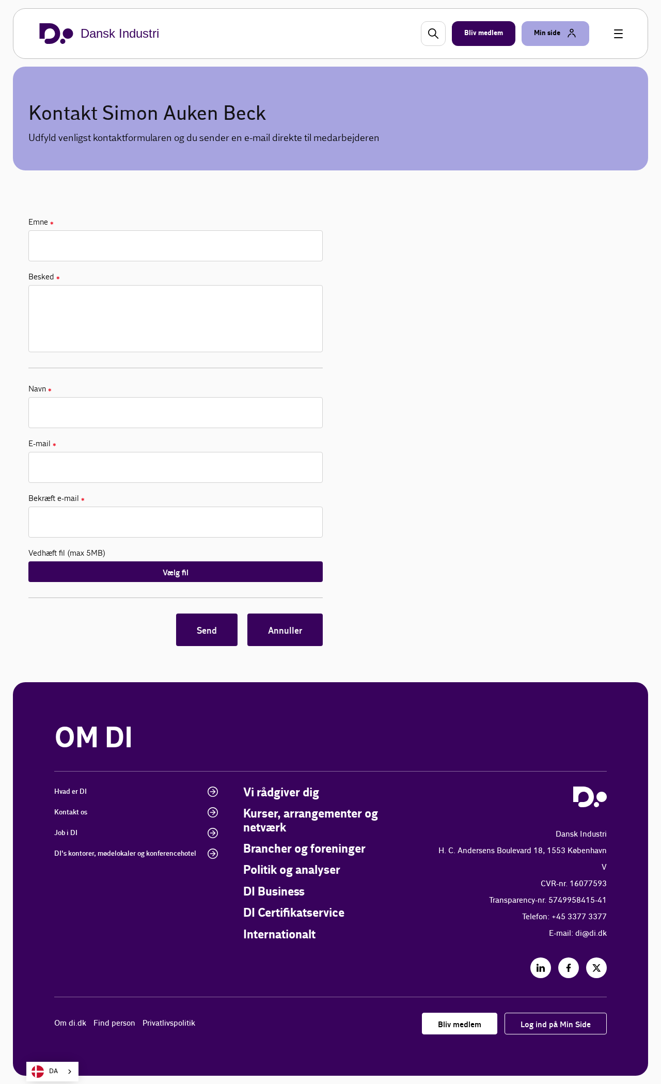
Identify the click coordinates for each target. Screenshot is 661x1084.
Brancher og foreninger (304, 849)
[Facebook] (568, 967)
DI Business (274, 892)
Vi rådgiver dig (281, 792)
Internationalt (279, 935)
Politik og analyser (291, 870)
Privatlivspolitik (169, 1023)
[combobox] (52, 1071)
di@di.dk (591, 933)
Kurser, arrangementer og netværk (310, 821)
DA (53, 1071)
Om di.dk (70, 1023)
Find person (114, 1023)
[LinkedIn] (540, 967)
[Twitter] (596, 967)
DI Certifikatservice (293, 913)
